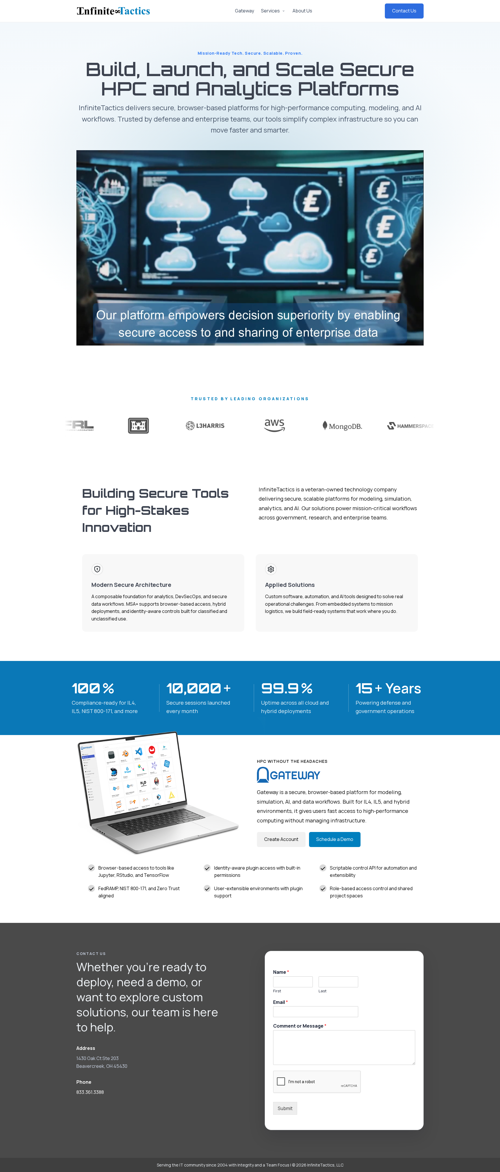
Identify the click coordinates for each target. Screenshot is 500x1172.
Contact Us (404, 11)
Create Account (281, 839)
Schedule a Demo (334, 839)
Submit (285, 1108)
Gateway (244, 11)
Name (281, 972)
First (277, 991)
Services (270, 11)
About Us (302, 11)
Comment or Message (299, 1026)
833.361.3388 (90, 1092)
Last (323, 991)
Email (280, 1002)
